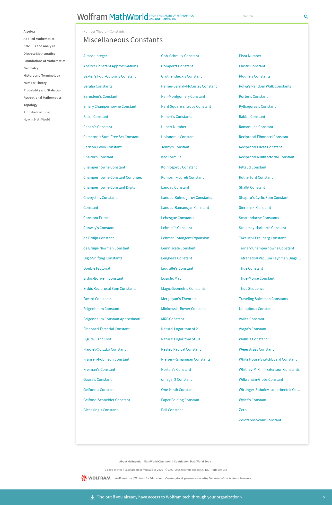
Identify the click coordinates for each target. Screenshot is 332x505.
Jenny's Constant (175, 146)
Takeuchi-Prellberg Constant (262, 237)
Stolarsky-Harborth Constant (262, 227)
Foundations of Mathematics (44, 61)
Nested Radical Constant (181, 349)
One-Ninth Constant (177, 389)
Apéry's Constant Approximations (110, 65)
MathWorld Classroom (157, 461)
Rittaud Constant (252, 167)
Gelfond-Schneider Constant (106, 399)
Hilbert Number (173, 126)
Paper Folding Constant (180, 399)
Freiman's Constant (99, 369)
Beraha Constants (97, 86)
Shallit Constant (252, 187)
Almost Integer (95, 55)
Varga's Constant (252, 328)
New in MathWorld (37, 119)
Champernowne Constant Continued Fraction (120, 177)
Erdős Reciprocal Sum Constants (109, 288)
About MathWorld (130, 461)
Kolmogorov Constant (179, 167)
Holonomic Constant (178, 136)
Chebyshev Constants (100, 197)
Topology (30, 105)
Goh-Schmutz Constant (180, 55)
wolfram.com (123, 478)
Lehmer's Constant (176, 227)
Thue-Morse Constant (256, 278)
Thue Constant (251, 268)
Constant (90, 207)
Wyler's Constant (252, 399)
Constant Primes (96, 217)
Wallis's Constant (253, 339)
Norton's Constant (176, 369)
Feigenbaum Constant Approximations (114, 318)
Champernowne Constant (104, 167)
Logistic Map (171, 278)
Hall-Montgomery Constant (183, 96)
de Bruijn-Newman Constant (106, 248)
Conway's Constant (98, 227)
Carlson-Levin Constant (102, 146)
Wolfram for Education (148, 478)
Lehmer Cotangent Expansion (185, 237)
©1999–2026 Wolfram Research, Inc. (187, 469)
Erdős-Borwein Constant (103, 278)
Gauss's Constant (97, 379)
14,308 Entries (113, 469)
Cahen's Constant (97, 126)
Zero (243, 409)
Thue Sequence (251, 288)
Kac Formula (171, 156)
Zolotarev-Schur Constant (260, 419)
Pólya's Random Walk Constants (265, 86)
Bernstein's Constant (100, 96)
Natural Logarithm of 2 (179, 328)
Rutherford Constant (256, 177)
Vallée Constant (251, 318)
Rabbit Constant (252, 116)
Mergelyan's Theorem (179, 298)
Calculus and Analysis (39, 46)
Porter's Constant (253, 96)
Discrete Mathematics (39, 53)
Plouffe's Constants (255, 76)
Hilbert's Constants (176, 116)
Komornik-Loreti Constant (182, 177)
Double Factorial (96, 268)
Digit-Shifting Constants (102, 258)
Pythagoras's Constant (257, 106)
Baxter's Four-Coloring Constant (109, 76)
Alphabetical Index (37, 112)
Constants (117, 31)
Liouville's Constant (177, 268)
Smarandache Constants (259, 217)
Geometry (31, 68)
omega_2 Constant (176, 379)
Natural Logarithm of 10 (180, 339)
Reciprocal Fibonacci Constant (263, 136)
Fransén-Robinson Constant (106, 359)
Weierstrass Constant (256, 349)
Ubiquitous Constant (256, 308)
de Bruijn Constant (98, 237)
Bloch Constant (95, 116)
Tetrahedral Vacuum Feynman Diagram (270, 258)
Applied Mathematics (39, 38)
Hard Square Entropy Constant (186, 106)
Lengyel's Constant (176, 258)
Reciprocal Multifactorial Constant (266, 156)
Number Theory (35, 82)
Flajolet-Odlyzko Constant (104, 349)
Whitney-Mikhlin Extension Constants (269, 369)
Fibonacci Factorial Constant (106, 328)
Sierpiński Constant (255, 207)
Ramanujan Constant (256, 126)
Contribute (181, 461)
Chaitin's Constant (98, 156)
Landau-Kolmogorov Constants (186, 197)
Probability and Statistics (42, 90)
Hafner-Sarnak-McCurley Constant (189, 86)
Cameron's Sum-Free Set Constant (111, 136)
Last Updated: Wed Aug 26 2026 (144, 469)
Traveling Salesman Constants (263, 298)
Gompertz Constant (177, 65)
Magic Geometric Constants (183, 288)
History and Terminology (42, 75)
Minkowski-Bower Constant (183, 308)
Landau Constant (175, 187)
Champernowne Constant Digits (109, 187)
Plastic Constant (252, 65)
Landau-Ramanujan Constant (185, 207)
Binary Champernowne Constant (109, 106)
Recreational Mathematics (42, 97)
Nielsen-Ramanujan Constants (185, 359)
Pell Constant (172, 409)
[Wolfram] (97, 478)
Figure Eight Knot (97, 339)
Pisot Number (250, 55)
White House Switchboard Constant (268, 359)
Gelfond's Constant (99, 389)
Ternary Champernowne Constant (266, 248)
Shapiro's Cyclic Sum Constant (263, 197)
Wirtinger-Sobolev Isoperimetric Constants (274, 389)
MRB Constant (172, 318)
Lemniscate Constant (178, 248)
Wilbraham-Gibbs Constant (261, 379)
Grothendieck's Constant (181, 76)
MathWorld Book (200, 461)
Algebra (29, 31)
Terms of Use (219, 469)
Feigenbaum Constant (101, 308)
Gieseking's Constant (100, 409)
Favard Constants (97, 298)
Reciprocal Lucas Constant (260, 146)
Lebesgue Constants (177, 217)
